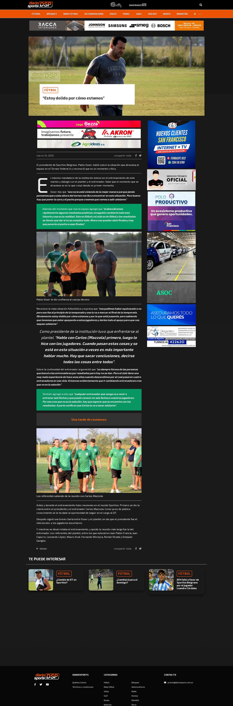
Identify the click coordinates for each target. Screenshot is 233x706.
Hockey (152, 14)
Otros (134, 704)
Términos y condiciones (82, 687)
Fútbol (36, 14)
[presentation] (199, 14)
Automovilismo (93, 14)
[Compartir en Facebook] (136, 155)
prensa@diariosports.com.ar (180, 682)
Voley (113, 14)
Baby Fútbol (70, 14)
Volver (43, 548)
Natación (108, 704)
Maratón (182, 14)
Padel (126, 14)
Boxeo (166, 14)
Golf (139, 14)
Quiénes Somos (79, 682)
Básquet (52, 14)
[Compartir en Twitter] (140, 155)
